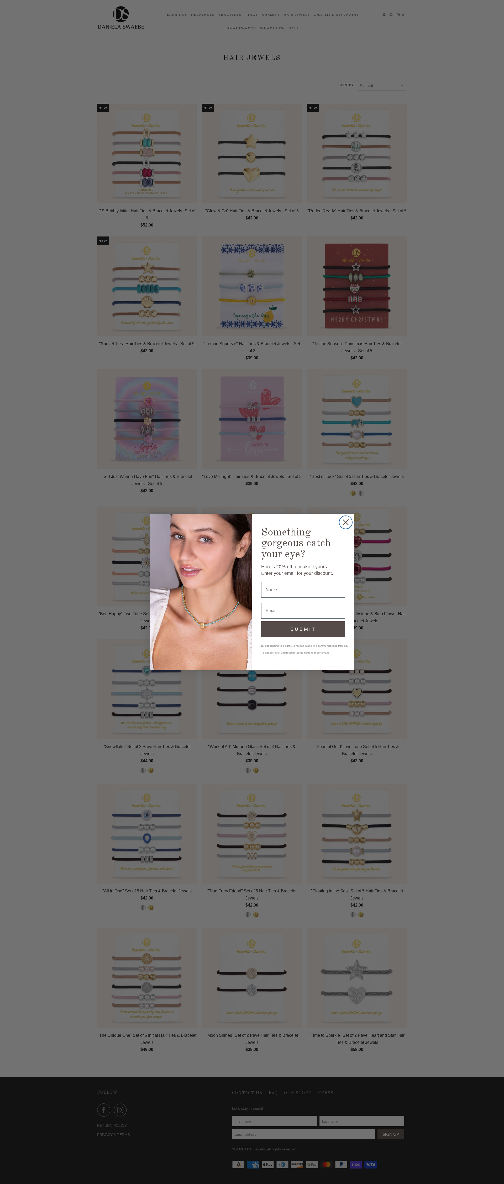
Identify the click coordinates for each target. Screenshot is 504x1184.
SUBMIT (303, 629)
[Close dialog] (345, 522)
